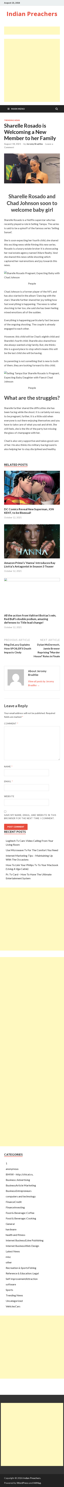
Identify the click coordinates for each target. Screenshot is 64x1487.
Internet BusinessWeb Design (22, 1245)
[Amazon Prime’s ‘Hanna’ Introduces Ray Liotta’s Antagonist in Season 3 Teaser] (32, 559)
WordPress (23, 1483)
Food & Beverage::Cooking (21, 1218)
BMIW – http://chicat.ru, (19, 1174)
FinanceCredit (14, 1201)
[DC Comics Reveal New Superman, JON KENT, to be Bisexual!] (32, 505)
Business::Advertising (18, 1179)
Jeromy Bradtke (34, 144)
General (10, 1223)
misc (8, 1256)
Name (8, 766)
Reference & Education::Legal (22, 1273)
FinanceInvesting (15, 1207)
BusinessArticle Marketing (21, 1185)
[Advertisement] (34, 31)
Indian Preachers (32, 14)
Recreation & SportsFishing (21, 1267)
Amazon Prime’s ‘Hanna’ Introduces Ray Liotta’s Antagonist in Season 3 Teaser (29, 564)
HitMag (37, 1483)
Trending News (12, 120)
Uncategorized (14, 1300)
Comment (11, 723)
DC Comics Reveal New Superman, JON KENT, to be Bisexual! (29, 510)
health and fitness (15, 1234)
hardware (11, 1229)
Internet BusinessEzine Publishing (24, 1240)
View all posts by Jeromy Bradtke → (41, 683)
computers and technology (21, 1196)
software (11, 1284)
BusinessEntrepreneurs (19, 1190)
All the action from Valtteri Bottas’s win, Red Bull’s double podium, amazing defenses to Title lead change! (30, 619)
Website (9, 796)
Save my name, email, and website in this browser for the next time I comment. (30, 817)
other (9, 1262)
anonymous (12, 1168)
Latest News (13, 1251)
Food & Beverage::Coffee (20, 1212)
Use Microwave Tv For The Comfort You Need (32, 850)
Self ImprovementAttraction (22, 1278)
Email (8, 781)
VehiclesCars (13, 1306)
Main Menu (18, 108)
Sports (9, 1289)
